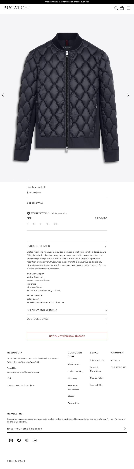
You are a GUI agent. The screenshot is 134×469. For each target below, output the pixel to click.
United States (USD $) (19, 385)
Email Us (11, 368)
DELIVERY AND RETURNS (42, 310)
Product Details (38, 246)
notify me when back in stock (67, 336)
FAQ (9, 378)
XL (47, 224)
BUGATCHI (20, 461)
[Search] (116, 8)
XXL (56, 224)
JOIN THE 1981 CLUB (96, 462)
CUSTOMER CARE (38, 319)
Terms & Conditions (95, 369)
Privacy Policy (97, 360)
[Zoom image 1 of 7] (67, 98)
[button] (122, 8)
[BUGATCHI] (16, 7)
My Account (74, 364)
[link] (96, 415)
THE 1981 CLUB (118, 367)
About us (115, 360)
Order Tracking (75, 371)
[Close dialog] (132, 380)
